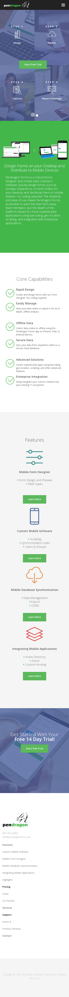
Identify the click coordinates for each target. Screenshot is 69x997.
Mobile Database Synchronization (19, 865)
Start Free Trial (33, 64)
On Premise (8, 900)
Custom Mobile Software (15, 851)
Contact (7, 935)
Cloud (5, 893)
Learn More (34, 499)
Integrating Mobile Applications (18, 872)
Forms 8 (6, 921)
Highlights (7, 879)
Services (7, 907)
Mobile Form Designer (14, 858)
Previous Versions (11, 928)
